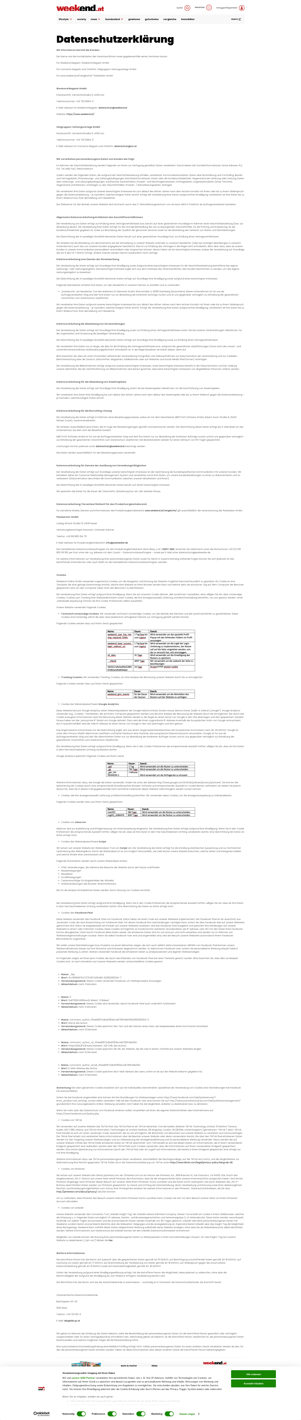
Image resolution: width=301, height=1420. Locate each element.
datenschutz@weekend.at (110, 446)
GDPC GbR (168, 549)
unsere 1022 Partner (83, 1378)
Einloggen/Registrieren (227, 8)
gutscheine (152, 19)
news (94, 19)
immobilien (188, 19)
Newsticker (200, 7)
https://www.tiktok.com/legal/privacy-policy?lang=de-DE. (201, 1162)
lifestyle (64, 19)
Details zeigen (187, 1413)
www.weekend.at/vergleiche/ (161, 510)
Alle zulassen (253, 1374)
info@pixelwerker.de (117, 542)
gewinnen (134, 19)
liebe (155, 1365)
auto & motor (129, 1365)
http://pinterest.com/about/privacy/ (76, 1191)
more (234, 19)
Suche (180, 8)
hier (111, 1240)
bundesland (112, 19)
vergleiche (169, 19)
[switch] (112, 1413)
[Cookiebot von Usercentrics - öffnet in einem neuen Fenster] (41, 1414)
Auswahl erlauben (253, 1383)
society (81, 19)
